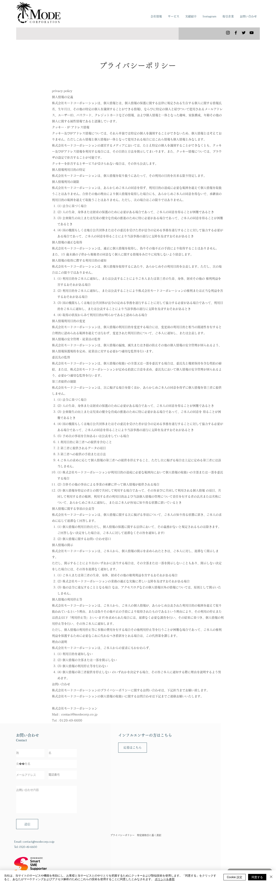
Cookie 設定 (234, 877)
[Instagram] (227, 32)
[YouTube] (251, 32)
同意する (257, 877)
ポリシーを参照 (165, 879)
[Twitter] (243, 32)
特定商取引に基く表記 (149, 835)
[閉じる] (271, 877)
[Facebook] (235, 32)
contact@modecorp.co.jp (79, 714)
